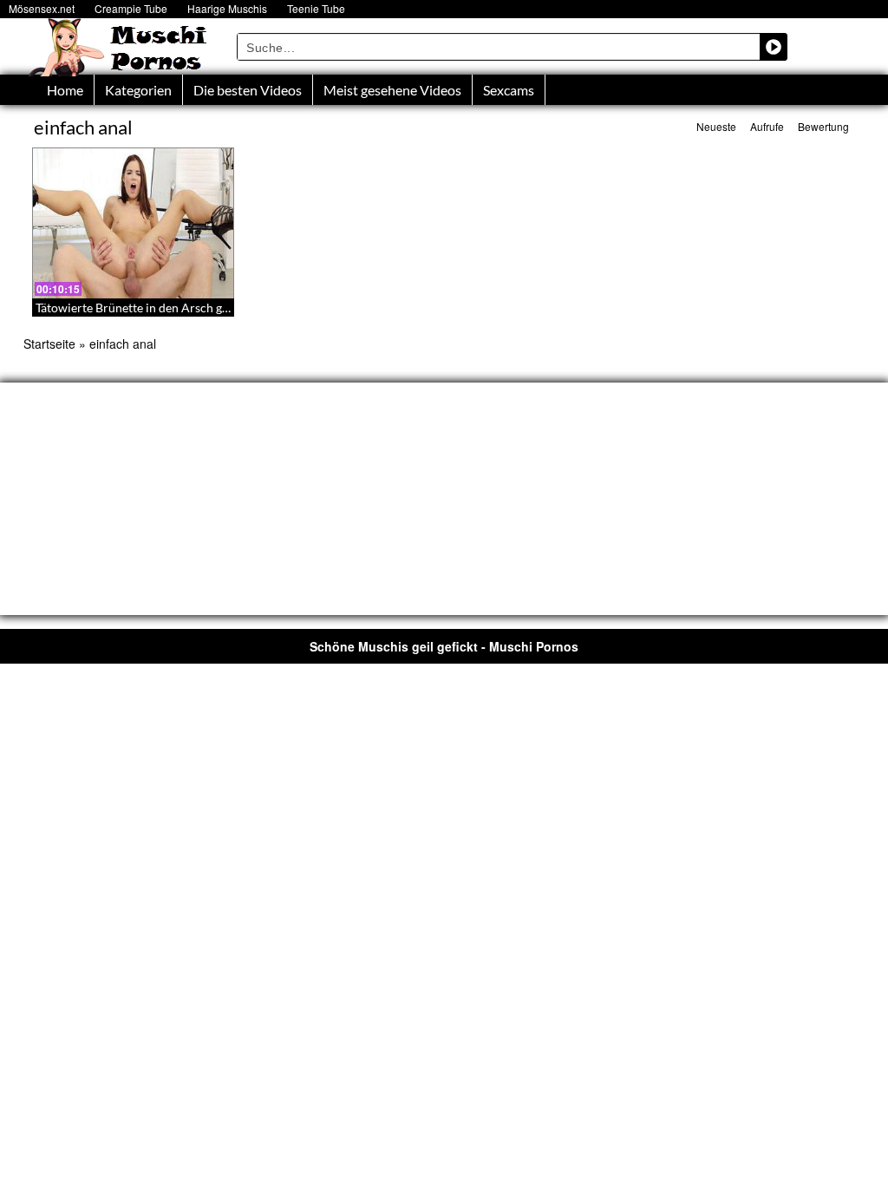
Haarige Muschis (227, 8)
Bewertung (823, 126)
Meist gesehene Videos (392, 90)
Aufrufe (767, 126)
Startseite (49, 343)
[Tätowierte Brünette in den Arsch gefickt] (133, 222)
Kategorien (138, 90)
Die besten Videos (247, 90)
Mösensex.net (42, 8)
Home (65, 90)
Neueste (716, 126)
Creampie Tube (131, 8)
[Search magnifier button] (773, 47)
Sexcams (508, 90)
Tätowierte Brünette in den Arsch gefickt (143, 307)
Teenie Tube (316, 8)
